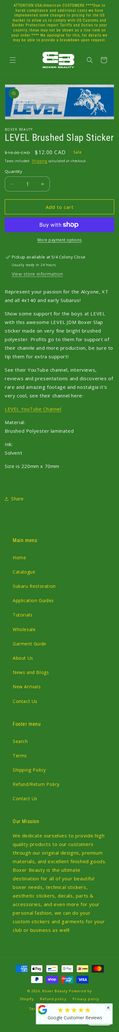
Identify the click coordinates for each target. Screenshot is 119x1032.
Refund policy (53, 998)
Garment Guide (29, 644)
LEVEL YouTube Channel (33, 409)
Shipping (39, 161)
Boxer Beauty (55, 990)
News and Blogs (31, 672)
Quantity (13, 171)
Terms (20, 756)
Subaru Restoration (34, 586)
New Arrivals (27, 687)
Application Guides (33, 600)
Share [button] (17, 499)
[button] (13, 60)
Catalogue (24, 572)
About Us (23, 658)
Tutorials (22, 615)
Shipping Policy (29, 770)
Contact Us (25, 701)
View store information (37, 274)
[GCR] (42, 1009)
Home (19, 557)
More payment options (59, 240)
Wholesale (24, 629)
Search (20, 741)
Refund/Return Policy (36, 784)
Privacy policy (86, 998)
